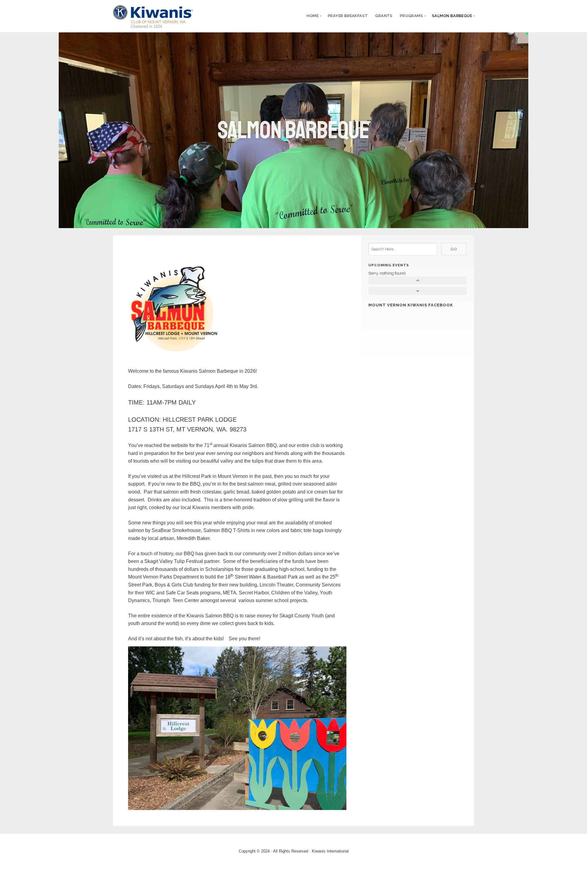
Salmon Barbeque (452, 15)
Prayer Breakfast (348, 15)
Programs (411, 15)
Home (313, 15)
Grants (383, 15)
